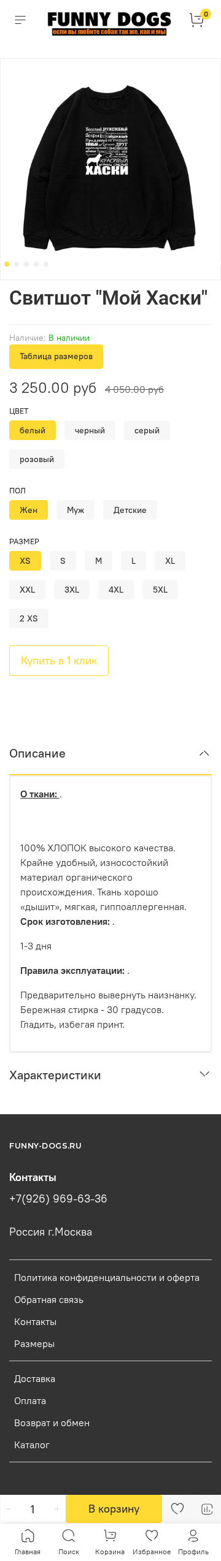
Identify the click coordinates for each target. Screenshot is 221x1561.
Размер (24, 541)
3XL (71, 589)
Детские (130, 509)
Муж (75, 509)
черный (90, 430)
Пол (17, 490)
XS (25, 560)
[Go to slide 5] (46, 264)
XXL (27, 589)
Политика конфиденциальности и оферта (107, 1277)
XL (170, 560)
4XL (116, 589)
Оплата (30, 1400)
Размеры (34, 1343)
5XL (160, 589)
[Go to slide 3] (26, 264)
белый (32, 430)
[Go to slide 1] (6, 264)
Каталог (32, 1444)
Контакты (35, 1321)
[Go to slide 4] (36, 264)
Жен (28, 509)
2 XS (29, 618)
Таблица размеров (56, 356)
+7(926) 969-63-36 (58, 1199)
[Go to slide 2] (16, 264)
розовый (37, 459)
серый (147, 430)
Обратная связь (48, 1299)
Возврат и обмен (52, 1422)
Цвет (19, 411)
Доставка (34, 1378)
